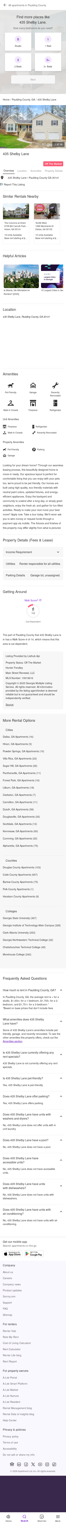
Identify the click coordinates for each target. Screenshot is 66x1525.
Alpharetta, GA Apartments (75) (20, 845)
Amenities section (12, 1041)
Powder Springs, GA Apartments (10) (23, 751)
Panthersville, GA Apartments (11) (22, 773)
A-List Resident (11, 1402)
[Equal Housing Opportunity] (12, 1464)
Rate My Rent (11, 1337)
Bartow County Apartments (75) (20, 882)
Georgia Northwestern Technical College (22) (28, 940)
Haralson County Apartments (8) (21, 896)
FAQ (5, 1308)
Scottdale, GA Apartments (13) (20, 824)
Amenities (35, 170)
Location (22, 170)
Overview (9, 170)
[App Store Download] (12, 1254)
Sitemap (7, 1315)
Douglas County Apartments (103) (22, 867)
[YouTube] (40, 1464)
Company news (12, 1284)
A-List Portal (10, 1377)
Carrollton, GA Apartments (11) (20, 802)
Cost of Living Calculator (17, 1343)
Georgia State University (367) (20, 918)
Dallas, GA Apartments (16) (18, 736)
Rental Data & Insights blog (18, 1414)
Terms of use (10, 1442)
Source (10, 704)
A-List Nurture (11, 1396)
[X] (33, 1464)
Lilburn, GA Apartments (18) (18, 787)
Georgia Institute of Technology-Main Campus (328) (32, 925)
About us (8, 1272)
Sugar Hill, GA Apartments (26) (20, 765)
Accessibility (10, 1448)
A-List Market (10, 1390)
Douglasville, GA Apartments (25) (21, 816)
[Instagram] (47, 1464)
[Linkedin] (19, 1464)
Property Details (54, 170)
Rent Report (10, 1361)
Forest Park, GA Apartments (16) (21, 780)
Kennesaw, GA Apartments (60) (20, 831)
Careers (7, 1278)
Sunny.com (9, 1296)
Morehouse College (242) (17, 954)
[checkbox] (18, 42)
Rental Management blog (17, 1408)
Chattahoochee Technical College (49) (24, 947)
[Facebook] (26, 1464)
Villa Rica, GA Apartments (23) (20, 758)
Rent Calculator (12, 1349)
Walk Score (31, 600)
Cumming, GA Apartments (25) (20, 838)
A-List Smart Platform (15, 1383)
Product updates (12, 1290)
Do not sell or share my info (19, 1454)
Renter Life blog (12, 1355)
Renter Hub (9, 1331)
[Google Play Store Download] (34, 1254)
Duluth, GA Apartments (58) (18, 809)
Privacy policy (10, 1436)
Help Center (10, 1420)
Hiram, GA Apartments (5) (17, 744)
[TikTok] (54, 1464)
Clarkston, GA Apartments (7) (19, 795)
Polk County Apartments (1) (18, 889)
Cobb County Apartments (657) (20, 874)
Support (7, 1302)
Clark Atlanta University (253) (19, 932)
